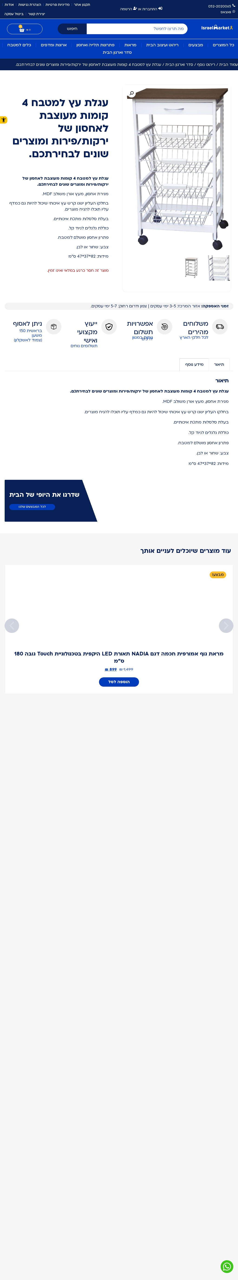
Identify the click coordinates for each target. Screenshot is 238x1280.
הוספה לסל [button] (119, 682)
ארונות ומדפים (54, 45)
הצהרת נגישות (29, 4)
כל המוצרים (223, 45)
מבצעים (195, 45)
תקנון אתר (82, 4)
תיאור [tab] (219, 364)
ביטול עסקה (14, 14)
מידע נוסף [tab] (194, 364)
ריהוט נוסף (206, 64)
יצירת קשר (36, 14)
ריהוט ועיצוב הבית (162, 45)
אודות (9, 4)
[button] (131, 93)
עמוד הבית (228, 64)
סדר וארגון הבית (117, 52)
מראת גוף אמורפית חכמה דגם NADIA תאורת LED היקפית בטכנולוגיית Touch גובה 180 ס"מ (119, 657)
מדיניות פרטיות (57, 4)
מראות (130, 45)
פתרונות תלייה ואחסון (95, 45)
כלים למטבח (19, 45)
